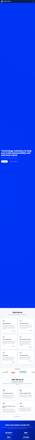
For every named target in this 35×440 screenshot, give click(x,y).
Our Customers (17, 416)
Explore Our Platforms (13, 161)
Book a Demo (4, 161)
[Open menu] (33, 1)
